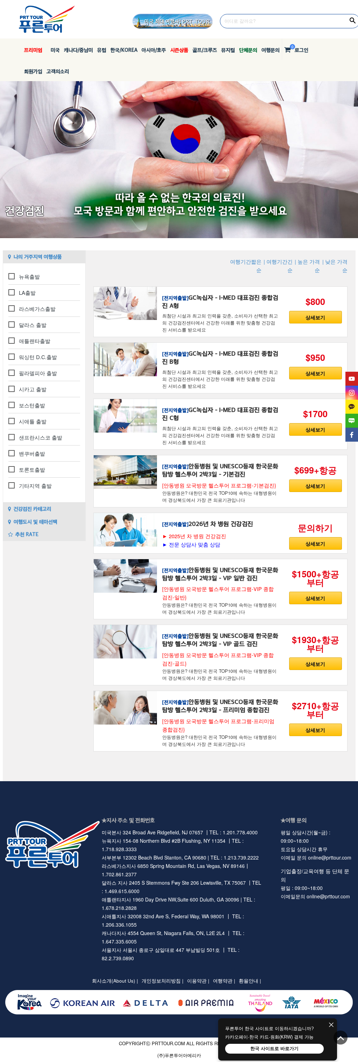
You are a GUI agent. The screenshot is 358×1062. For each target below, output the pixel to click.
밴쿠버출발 (32, 453)
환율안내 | (250, 980)
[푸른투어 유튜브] (351, 379)
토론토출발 (32, 469)
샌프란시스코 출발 (40, 437)
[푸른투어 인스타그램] (351, 393)
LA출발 (27, 292)
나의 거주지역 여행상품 (38, 256)
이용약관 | (198, 980)
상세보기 (315, 317)
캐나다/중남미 (78, 50)
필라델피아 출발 (38, 373)
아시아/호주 (154, 50)
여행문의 (271, 50)
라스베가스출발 (37, 308)
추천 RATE (26, 534)
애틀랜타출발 (34, 340)
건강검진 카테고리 (32, 508)
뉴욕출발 (29, 276)
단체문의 (248, 50)
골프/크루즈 (205, 50)
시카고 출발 (32, 389)
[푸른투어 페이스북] (351, 435)
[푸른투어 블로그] (351, 421)
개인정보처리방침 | (163, 980)
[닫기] (331, 1025)
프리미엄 (33, 50)
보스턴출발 (32, 405)
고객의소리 (57, 71)
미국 (53, 50)
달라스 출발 (32, 324)
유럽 (101, 50)
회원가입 (33, 71)
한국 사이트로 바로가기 (274, 1048)
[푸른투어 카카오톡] (351, 407)
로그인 (301, 50)
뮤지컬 (228, 50)
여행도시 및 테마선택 (35, 521)
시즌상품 (179, 50)
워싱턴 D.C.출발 (38, 357)
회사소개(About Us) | (115, 980)
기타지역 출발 (35, 485)
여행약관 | (224, 980)
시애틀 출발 (32, 421)
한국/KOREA (123, 50)
